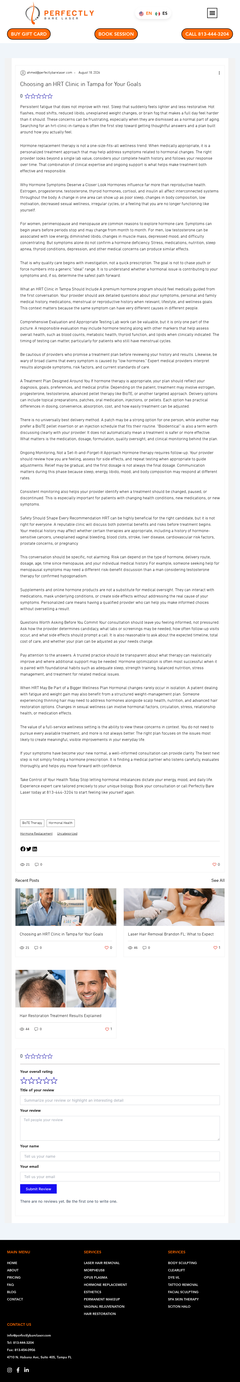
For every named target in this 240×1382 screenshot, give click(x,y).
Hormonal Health (61, 823)
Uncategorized (67, 834)
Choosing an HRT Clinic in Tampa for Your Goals (61, 934)
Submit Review (38, 1189)
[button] (212, 13)
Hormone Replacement (36, 834)
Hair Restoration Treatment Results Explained (60, 1016)
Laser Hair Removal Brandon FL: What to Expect (171, 934)
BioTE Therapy (32, 823)
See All (218, 880)
